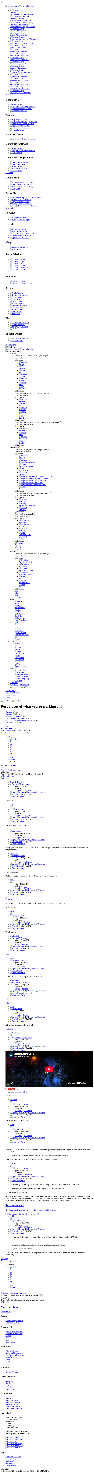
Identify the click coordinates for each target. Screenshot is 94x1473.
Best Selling (21, 325)
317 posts (26, 1044)
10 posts (25, 966)
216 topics (18, 862)
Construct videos (21, 1092)
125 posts (26, 815)
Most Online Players (24, 236)
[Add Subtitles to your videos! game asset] (2, 768)
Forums (13, 622)
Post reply (4, 726)
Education (9, 173)
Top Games (21, 229)
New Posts (19, 249)
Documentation (11, 1338)
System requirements (27, 107)
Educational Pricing (22, 202)
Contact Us (14, 683)
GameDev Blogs (12, 1404)
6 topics (17, 944)
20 (11, 751)
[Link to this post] (16, 794)
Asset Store (14, 599)
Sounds (24, 305)
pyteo (10, 899)
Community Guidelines (14, 1408)
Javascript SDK (22, 169)
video (8, 999)
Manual (20, 105)
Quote (22, 796)
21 (11, 753)
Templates (21, 307)
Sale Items (19, 341)
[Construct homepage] (20, 6)
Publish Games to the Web (39, 478)
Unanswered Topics (13, 693)
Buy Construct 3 (21, 281)
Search (8, 697)
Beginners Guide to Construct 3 (41, 476)
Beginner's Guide (21, 120)
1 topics (17, 966)
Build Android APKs (26, 124)
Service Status (11, 1465)
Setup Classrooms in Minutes (30, 198)
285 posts (26, 838)
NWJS (22, 164)
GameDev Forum (12, 1400)
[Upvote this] (17, 792)
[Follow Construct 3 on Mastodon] (19, 269)
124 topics (18, 790)
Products (9, 8)
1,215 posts (28, 862)
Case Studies (10, 1342)
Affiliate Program (12, 1372)
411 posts (26, 1015)
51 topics (18, 1015)
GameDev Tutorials (13, 1402)
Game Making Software (14, 1321)
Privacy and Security (25, 187)
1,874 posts (28, 1111)
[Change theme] (20, 687)
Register (9, 345)
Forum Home (22, 218)
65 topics (18, 888)
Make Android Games (38, 481)
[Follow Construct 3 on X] (16, 263)
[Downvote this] (35, 792)
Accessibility (10, 1463)
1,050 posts (27, 888)
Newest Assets (23, 323)
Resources (9, 95)
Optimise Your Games (38, 485)
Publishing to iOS (23, 126)
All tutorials (19, 130)
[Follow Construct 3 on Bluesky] (18, 265)
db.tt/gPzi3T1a (11, 1029)
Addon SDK (22, 111)
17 (11, 745)
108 (11, 757)
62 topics (18, 838)
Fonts (17, 299)
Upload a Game (23, 238)
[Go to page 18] (14, 739)
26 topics (18, 1044)
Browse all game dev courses (25, 139)
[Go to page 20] (12, 760)
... (10, 743)
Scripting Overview (25, 109)
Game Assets (10, 1398)
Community (10, 208)
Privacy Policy (11, 1459)
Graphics (20, 303)
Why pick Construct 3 (25, 182)
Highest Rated (22, 327)
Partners (8, 1359)
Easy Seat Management (14, 1353)
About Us (9, 1381)
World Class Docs (24, 200)
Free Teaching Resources (15, 1355)
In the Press (10, 1387)
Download (24, 162)
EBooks (19, 297)
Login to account (23, 685)
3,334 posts (28, 1136)
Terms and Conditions (13, 1457)
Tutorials (18, 153)
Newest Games (21, 231)
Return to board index (18, 1293)
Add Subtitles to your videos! (11, 770)
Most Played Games (27, 233)
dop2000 (4, 778)
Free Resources (25, 184)
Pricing (8, 1336)
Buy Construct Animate (23, 283)
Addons (20, 293)
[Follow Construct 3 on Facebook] (19, 267)
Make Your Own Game (14, 1334)
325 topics (18, 1136)
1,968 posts (28, 790)
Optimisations (26, 128)
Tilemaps (18, 312)
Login (14, 345)
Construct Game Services (37, 422)
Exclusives (19, 329)
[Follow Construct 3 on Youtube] (18, 261)
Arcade (13, 641)
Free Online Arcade (13, 1406)
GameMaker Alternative (14, 1332)
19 (11, 749)
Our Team (9, 1383)
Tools (17, 314)
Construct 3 (31, 356)
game (7, 954)
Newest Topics (24, 220)
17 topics (18, 815)
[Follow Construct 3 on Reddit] (18, 259)
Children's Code (11, 1461)
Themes (20, 310)
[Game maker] (20, 349)
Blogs (12, 668)
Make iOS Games (36, 483)
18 (11, 747)
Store (7, 272)
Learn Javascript (11, 1357)
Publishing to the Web (28, 122)
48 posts (25, 944)
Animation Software (13, 1323)
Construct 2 (25, 514)
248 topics (18, 1111)
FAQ (18, 189)
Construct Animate (32, 393)
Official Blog (25, 247)
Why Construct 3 (12, 1351)
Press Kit (9, 1385)
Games (19, 301)
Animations (22, 295)
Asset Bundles (22, 339)
